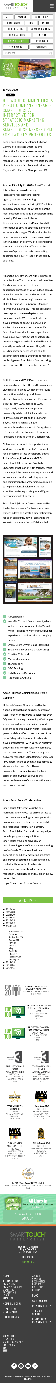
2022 (8, 920)
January (12, 959)
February (13, 956)
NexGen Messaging (13, 1286)
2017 (8, 967)
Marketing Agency (40, 29)
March (12, 953)
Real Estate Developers (10, 1310)
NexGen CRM (9, 1284)
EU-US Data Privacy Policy (42, 1320)
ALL (7, 17)
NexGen (43, 35)
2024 (8, 914)
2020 (8, 925)
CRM (31, 23)
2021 (8, 923)
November (14, 931)
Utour (6, 1295)
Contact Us (40, 1301)
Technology (15, 47)
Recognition (39, 1281)
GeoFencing (9, 1344)
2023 (8, 917)
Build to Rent (42, 17)
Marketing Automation (9, 1291)
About (36, 1276)
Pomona (42, 399)
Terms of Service (38, 1312)
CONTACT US (28, 1261)
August (12, 939)
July (10, 942)
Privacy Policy (42, 1306)
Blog (35, 1295)
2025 (8, 911)
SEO (5, 1347)
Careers (36, 1278)
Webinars (41, 47)
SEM (5, 1350)
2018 (8, 964)
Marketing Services (9, 1337)
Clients (36, 1290)
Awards (22, 17)
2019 (8, 962)
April (11, 951)
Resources (42, 41)
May (11, 948)
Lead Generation (14, 29)
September (14, 937)
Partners (37, 1284)
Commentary (13, 23)
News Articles (17, 35)
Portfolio (37, 1287)
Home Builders (12, 1303)
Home (6, 1276)
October (13, 934)
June (11, 945)
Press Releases (16, 41)
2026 (8, 909)
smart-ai (8, 1298)
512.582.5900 (28, 1257)
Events (45, 23)
